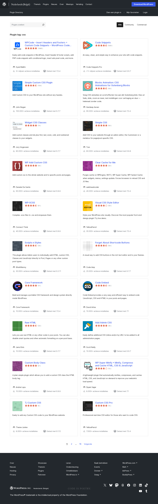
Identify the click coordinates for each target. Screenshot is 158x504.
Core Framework (34, 282)
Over (12, 463)
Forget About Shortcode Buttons (112, 242)
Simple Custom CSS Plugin (38, 82)
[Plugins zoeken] (43, 24)
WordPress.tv (72, 475)
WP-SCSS (30, 202)
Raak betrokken (101, 463)
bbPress (126, 471)
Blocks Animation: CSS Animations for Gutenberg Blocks (112, 84)
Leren (68, 463)
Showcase (42, 463)
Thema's (41, 467)
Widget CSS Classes (35, 122)
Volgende (88, 444)
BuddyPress (128, 475)
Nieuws (13, 467)
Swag (97, 475)
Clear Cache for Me (105, 162)
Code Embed (102, 282)
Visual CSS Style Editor (107, 202)
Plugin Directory (16, 12)
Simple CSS (101, 122)
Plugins (41, 471)
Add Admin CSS (103, 322)
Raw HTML (30, 322)
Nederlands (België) (41, 488)
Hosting (13, 471)
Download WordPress (143, 4)
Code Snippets (103, 42)
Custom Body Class (35, 362)
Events (97, 467)
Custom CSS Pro (104, 402)
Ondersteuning (72, 467)
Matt (125, 467)
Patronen (42, 475)
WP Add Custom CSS (36, 162)
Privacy (13, 475)
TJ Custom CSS (33, 402)
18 (80, 444)
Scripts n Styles (33, 242)
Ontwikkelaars (72, 471)
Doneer (98, 471)
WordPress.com (129, 463)
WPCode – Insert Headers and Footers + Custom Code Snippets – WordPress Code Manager (47, 44)
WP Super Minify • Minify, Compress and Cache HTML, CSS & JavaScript (114, 364)
